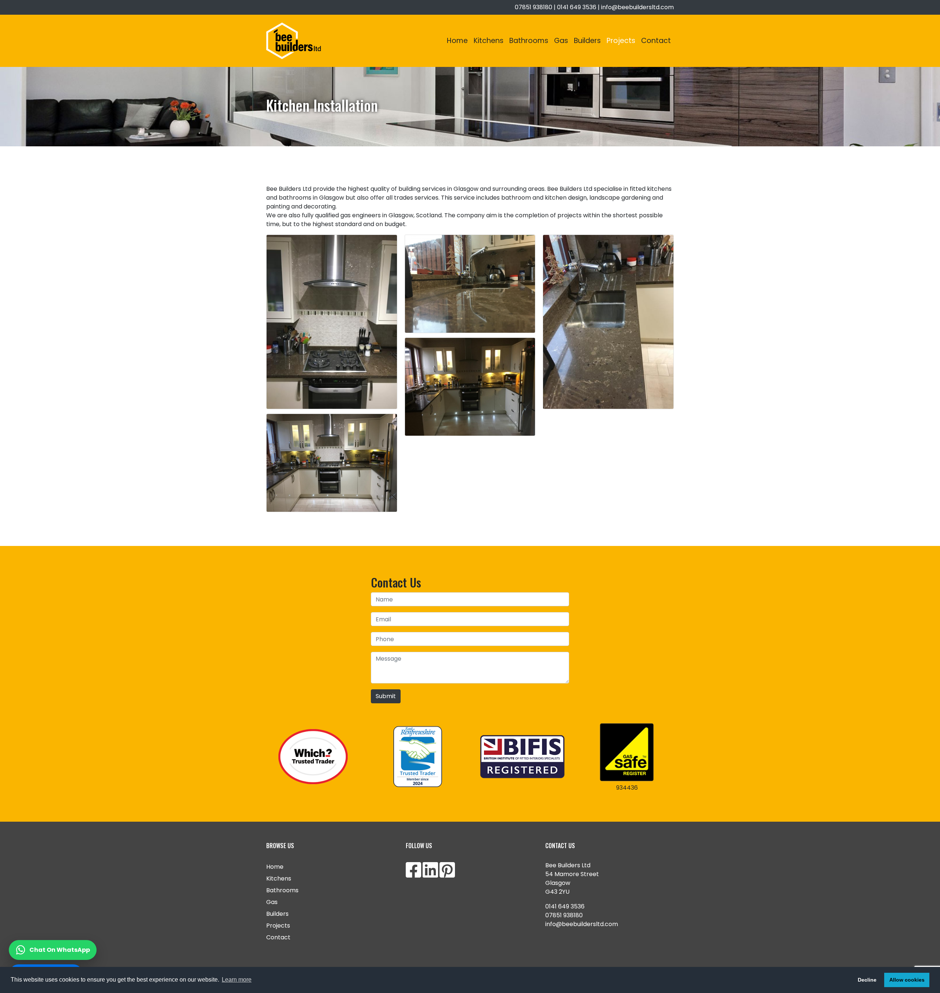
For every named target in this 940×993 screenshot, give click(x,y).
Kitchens (488, 41)
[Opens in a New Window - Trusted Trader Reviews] (417, 756)
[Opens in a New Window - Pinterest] (447, 874)
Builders (587, 41)
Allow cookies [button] (907, 980)
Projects (621, 41)
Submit (386, 696)
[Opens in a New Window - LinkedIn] (430, 874)
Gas (561, 41)
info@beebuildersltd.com (637, 7)
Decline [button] (867, 980)
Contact (656, 41)
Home (457, 41)
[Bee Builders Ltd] (293, 41)
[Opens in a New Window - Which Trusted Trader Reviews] (313, 756)
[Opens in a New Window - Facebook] (413, 874)
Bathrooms (528, 41)
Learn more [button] (237, 979)
